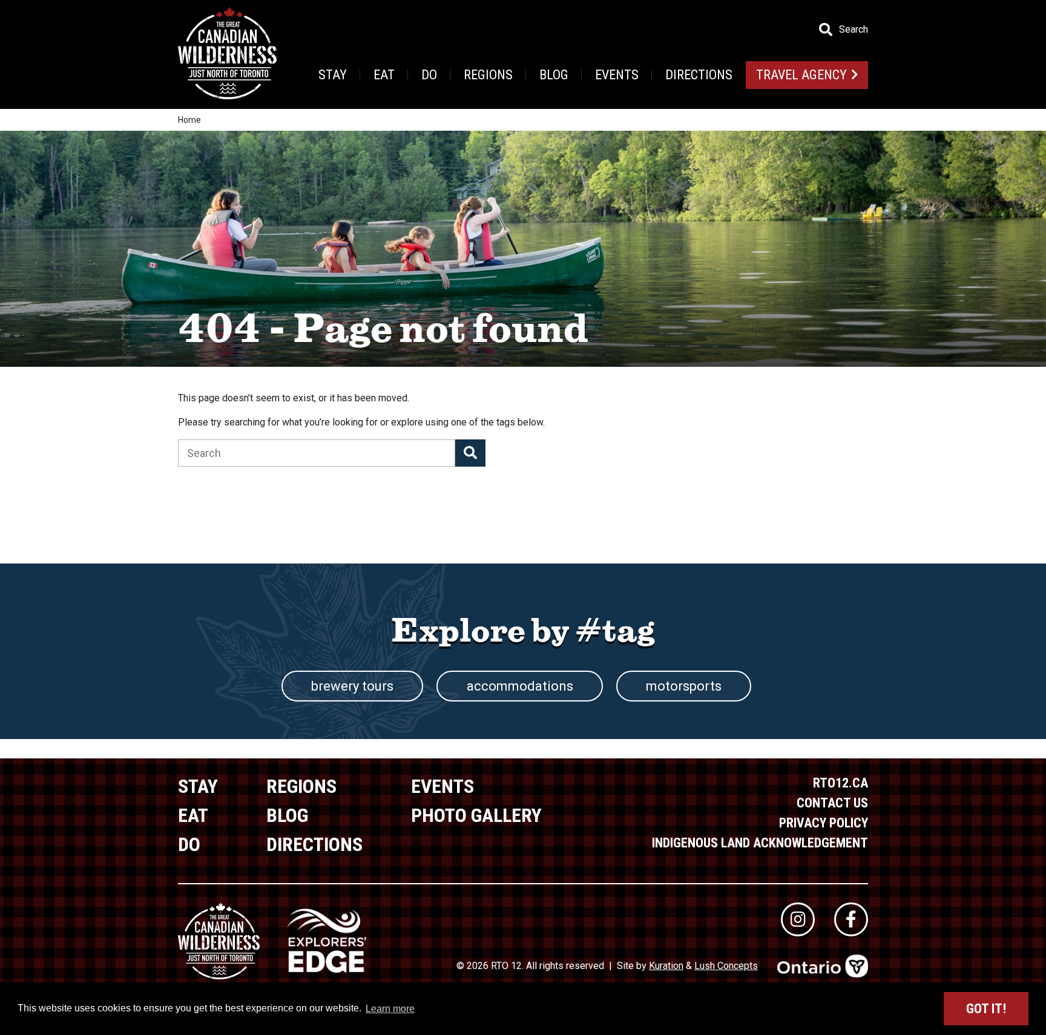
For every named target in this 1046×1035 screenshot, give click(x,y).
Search (853, 29)
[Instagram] (798, 919)
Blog (553, 74)
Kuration (666, 965)
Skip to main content (242, 28)
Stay (332, 74)
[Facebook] (851, 919)
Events (617, 74)
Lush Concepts (726, 965)
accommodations (520, 686)
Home (189, 120)
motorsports (684, 686)
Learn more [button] (390, 1009)
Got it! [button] (986, 1008)
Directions (698, 74)
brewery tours (352, 686)
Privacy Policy (823, 822)
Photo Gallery (476, 815)
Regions (488, 74)
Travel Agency (801, 74)
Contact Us (832, 802)
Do (429, 74)
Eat (384, 74)
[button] (470, 453)
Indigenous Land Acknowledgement (760, 842)
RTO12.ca (840, 782)
